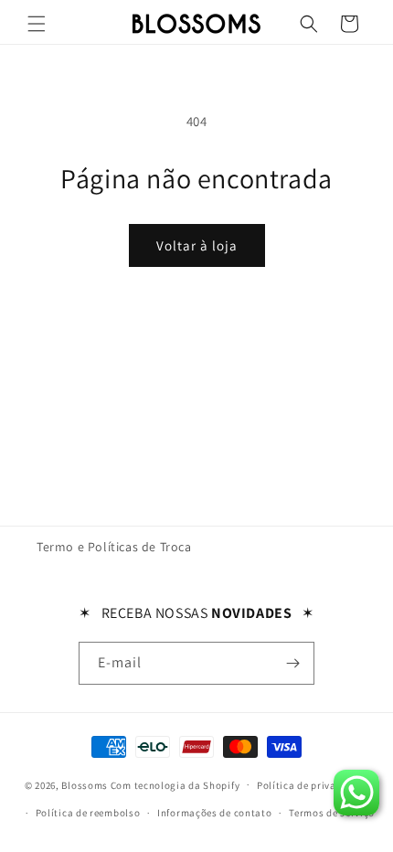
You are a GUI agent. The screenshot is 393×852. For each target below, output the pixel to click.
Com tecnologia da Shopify (175, 784)
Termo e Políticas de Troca (114, 546)
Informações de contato (214, 812)
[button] (36, 24)
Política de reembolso (88, 812)
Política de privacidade (312, 785)
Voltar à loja (197, 245)
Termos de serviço (332, 812)
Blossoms (84, 784)
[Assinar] (293, 663)
